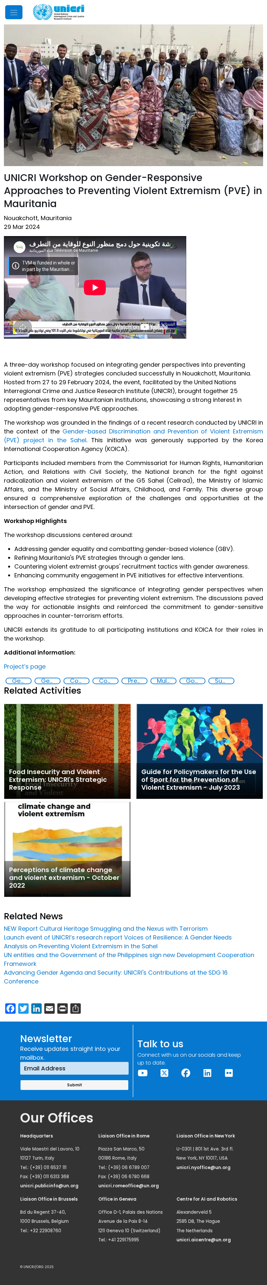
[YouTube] (142, 1073)
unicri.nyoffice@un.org (204, 1168)
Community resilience (79, 681)
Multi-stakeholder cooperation (166, 681)
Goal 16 (195, 681)
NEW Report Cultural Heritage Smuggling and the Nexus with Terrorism (106, 929)
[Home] (59, 12)
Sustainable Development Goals (224, 681)
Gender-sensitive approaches (21, 681)
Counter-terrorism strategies (108, 681)
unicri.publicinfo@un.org (49, 1186)
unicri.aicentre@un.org (204, 1240)
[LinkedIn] (207, 1073)
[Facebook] (185, 1073)
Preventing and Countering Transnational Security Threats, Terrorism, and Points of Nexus (137, 681)
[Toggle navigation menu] (13, 12)
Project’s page (25, 666)
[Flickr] (228, 1073)
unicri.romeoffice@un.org (129, 1186)
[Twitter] (164, 1073)
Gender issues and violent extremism (50, 681)
